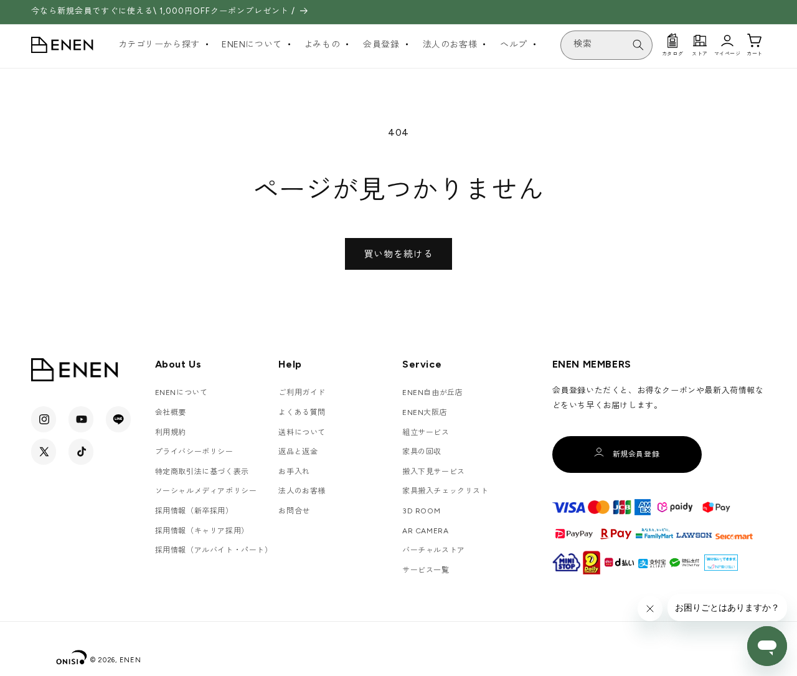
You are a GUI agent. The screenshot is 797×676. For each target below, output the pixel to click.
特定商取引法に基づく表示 (202, 471)
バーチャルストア (433, 550)
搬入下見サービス (433, 471)
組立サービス (426, 432)
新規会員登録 (636, 454)
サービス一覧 (426, 570)
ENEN (130, 660)
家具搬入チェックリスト (445, 491)
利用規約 (170, 432)
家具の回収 (421, 451)
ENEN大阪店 (424, 412)
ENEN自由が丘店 (432, 392)
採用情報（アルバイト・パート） (214, 550)
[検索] (638, 45)
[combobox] (606, 45)
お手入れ (293, 471)
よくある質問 (302, 412)
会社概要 (170, 412)
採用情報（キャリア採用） (202, 530)
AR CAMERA (425, 530)
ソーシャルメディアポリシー (206, 491)
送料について (302, 432)
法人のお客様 (302, 491)
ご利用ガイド (302, 392)
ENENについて (181, 392)
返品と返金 (298, 451)
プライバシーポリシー (194, 451)
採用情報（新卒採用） (194, 511)
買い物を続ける (398, 254)
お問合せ (293, 511)
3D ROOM (421, 511)
